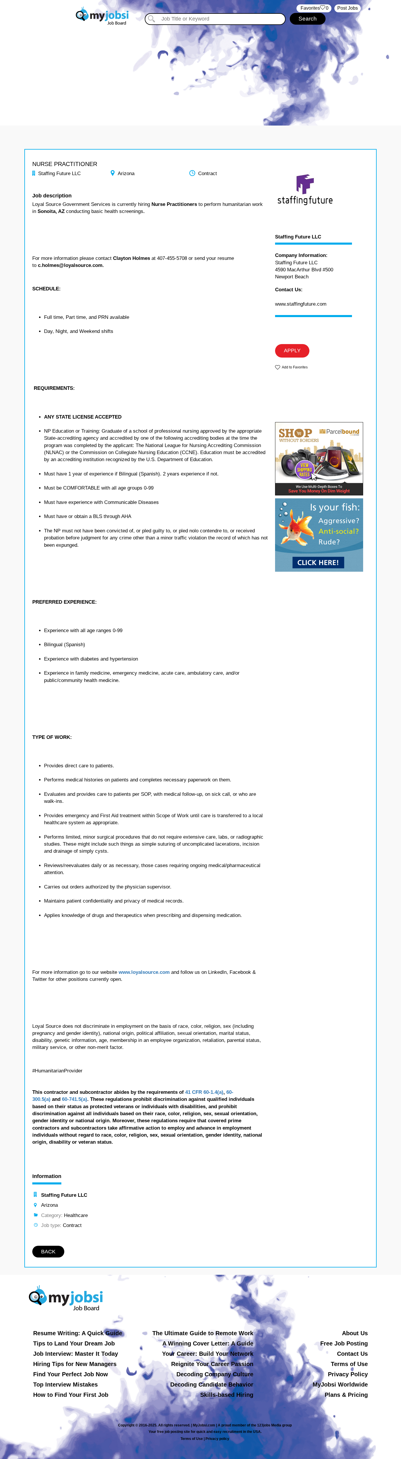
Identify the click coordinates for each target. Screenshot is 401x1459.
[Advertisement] (200, 70)
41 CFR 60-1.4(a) (204, 1092)
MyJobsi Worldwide (340, 1384)
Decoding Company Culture (214, 1374)
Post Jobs (347, 8)
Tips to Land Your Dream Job (74, 1343)
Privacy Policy (348, 1374)
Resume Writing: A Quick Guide (77, 1333)
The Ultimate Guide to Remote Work (202, 1333)
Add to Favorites (295, 367)
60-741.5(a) (74, 1099)
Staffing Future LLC (298, 237)
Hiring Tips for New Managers (75, 1364)
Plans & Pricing (346, 1395)
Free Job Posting (344, 1343)
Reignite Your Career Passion (212, 1364)
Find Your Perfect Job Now (70, 1374)
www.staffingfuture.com (300, 304)
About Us (355, 1333)
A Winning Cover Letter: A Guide (207, 1343)
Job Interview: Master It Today (75, 1353)
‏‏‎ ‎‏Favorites (313, 8)
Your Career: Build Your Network (207, 1353)
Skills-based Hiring (226, 1395)
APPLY (292, 350)
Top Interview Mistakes (65, 1384)
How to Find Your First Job (70, 1395)
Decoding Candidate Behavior (211, 1384)
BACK (48, 1252)
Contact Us (352, 1353)
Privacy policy (217, 1439)
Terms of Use (349, 1364)
